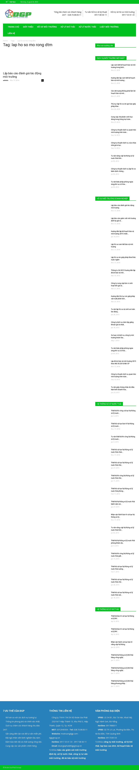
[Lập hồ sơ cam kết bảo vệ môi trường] (102, 248)
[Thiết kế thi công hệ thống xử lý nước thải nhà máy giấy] (102, 479)
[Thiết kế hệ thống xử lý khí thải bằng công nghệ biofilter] (102, 671)
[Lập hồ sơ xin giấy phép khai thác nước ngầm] (102, 261)
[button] (132, 30)
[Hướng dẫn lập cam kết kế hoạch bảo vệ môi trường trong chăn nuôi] (102, 81)
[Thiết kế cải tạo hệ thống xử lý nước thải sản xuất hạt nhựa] (102, 596)
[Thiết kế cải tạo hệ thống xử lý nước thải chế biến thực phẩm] (102, 583)
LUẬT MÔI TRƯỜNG (109, 26)
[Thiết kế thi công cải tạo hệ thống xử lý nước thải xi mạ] (102, 414)
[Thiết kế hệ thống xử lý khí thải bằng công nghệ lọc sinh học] (102, 658)
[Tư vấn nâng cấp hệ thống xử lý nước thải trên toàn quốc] (102, 159)
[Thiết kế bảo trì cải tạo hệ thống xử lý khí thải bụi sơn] (102, 632)
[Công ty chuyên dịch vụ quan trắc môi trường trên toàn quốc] (102, 133)
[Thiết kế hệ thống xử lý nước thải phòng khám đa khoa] (102, 544)
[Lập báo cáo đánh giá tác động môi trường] (23, 60)
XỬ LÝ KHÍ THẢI (68, 26)
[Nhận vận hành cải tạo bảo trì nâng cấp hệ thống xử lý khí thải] (102, 645)
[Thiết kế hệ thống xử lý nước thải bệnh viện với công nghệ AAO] (102, 505)
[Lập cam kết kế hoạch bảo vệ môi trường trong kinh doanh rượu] (102, 68)
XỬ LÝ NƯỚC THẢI (87, 26)
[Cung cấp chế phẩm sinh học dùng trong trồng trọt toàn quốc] (102, 120)
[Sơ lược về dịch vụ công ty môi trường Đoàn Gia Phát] (102, 338)
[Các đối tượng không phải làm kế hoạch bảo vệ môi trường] (102, 94)
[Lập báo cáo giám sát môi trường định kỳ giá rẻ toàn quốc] (102, 222)
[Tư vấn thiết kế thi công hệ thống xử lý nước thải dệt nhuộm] (102, 440)
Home (5, 41)
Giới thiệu (28, 26)
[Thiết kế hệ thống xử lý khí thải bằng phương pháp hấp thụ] (102, 684)
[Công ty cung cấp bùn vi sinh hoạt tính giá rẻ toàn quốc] (102, 287)
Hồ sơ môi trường (47, 26)
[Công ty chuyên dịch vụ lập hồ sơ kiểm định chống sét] (102, 172)
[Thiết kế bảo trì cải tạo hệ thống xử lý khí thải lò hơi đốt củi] (102, 619)
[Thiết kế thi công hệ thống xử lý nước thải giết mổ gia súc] (102, 557)
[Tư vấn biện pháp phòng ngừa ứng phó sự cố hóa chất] (102, 185)
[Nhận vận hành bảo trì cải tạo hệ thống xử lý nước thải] (102, 518)
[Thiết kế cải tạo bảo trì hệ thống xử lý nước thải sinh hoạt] (102, 427)
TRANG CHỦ (13, 26)
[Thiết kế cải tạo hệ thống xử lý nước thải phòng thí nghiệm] (102, 492)
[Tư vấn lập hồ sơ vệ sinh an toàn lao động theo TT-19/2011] (102, 312)
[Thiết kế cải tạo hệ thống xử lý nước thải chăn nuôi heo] (102, 453)
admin (5, 80)
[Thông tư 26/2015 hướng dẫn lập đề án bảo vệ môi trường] (102, 274)
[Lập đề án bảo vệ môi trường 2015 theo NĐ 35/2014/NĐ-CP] (102, 364)
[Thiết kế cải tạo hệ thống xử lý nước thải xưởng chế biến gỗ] (102, 570)
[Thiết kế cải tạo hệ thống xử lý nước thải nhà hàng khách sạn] (102, 466)
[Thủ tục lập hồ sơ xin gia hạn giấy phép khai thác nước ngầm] (102, 107)
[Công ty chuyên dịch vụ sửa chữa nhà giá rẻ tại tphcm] (102, 146)
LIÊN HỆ (11, 33)
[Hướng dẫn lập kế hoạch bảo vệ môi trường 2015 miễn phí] (102, 235)
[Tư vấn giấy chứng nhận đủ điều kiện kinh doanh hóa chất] (102, 390)
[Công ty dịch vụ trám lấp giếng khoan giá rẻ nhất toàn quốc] (102, 325)
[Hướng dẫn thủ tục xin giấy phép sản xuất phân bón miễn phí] (102, 300)
